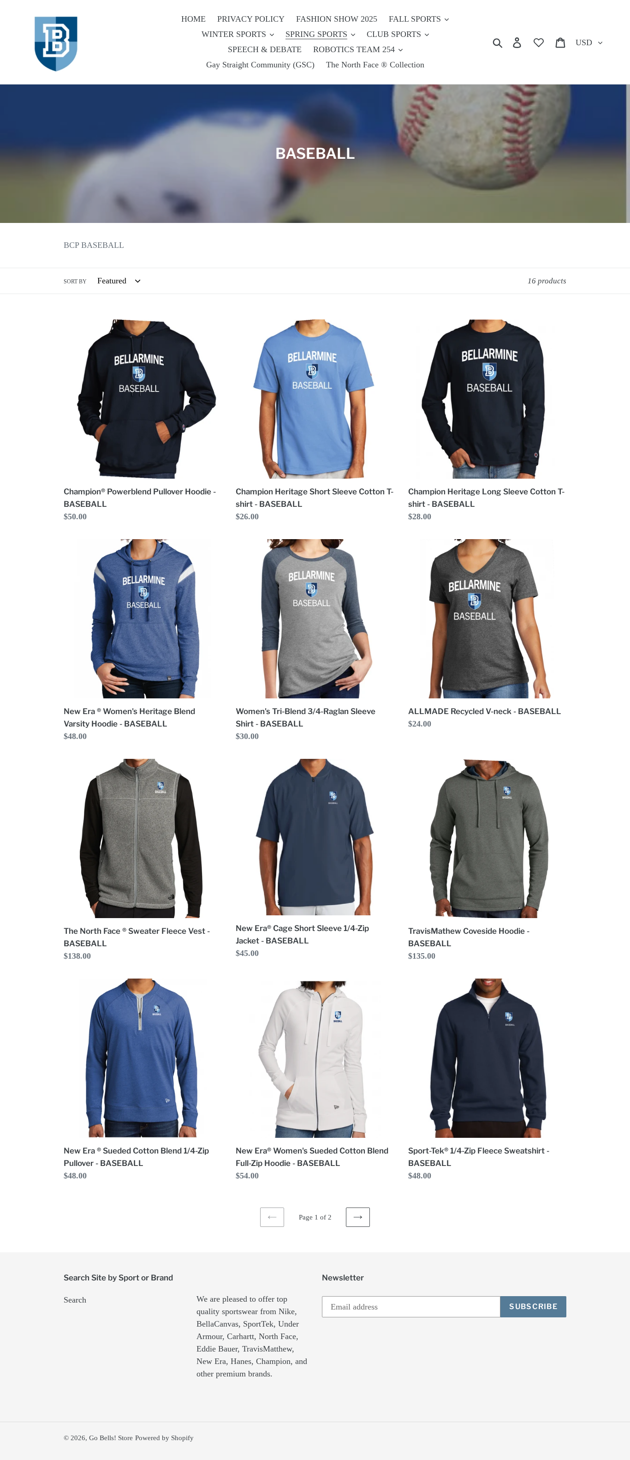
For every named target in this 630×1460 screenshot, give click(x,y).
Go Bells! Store (111, 1438)
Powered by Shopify (164, 1438)
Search (75, 1299)
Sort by (75, 281)
